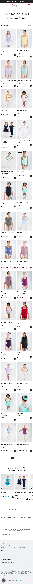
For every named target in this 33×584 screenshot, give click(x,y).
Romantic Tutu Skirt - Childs (23, 140)
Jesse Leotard (6, 141)
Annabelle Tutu (6, 414)
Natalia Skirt (4, 110)
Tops (17, 517)
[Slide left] (1, 488)
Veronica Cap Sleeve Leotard (7, 232)
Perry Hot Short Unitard (22, 322)
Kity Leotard (3, 201)
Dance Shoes (3, 517)
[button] (25, 5)
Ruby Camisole (7, 172)
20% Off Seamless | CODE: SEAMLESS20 (15, 1)
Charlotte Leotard (23, 292)
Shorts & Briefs (23, 517)
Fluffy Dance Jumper (6, 50)
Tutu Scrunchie (20, 413)
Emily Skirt (3, 492)
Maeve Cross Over (23, 262)
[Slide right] (31, 488)
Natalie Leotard (6, 292)
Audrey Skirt (23, 445)
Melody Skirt (7, 445)
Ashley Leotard (20, 171)
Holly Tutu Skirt (6, 323)
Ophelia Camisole (7, 262)
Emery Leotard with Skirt (22, 232)
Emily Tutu (22, 203)
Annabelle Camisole (7, 353)
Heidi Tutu (6, 384)
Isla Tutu (22, 111)
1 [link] (12, 458)
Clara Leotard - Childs (23, 51)
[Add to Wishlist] (14, 30)
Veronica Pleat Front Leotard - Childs (24, 81)
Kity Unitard (19, 352)
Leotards (9, 517)
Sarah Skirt (23, 384)
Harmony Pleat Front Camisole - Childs (8, 81)
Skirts (14, 517)
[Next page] (20, 458)
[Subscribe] (29, 534)
